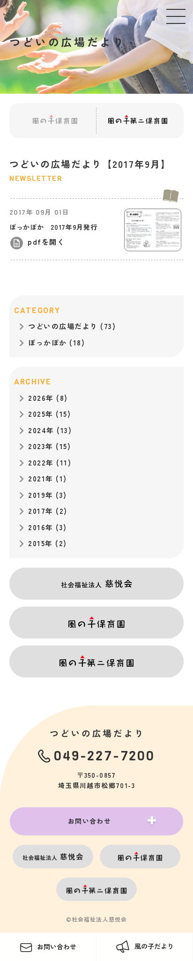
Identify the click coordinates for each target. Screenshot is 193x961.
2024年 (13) (50, 430)
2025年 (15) (49, 414)
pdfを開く (46, 242)
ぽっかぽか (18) (56, 342)
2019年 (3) (47, 495)
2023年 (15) (49, 446)
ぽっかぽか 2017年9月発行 (53, 227)
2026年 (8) (48, 398)
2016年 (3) (47, 527)
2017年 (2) (47, 511)
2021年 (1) (47, 478)
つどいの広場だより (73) (72, 326)
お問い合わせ (89, 821)
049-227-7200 (104, 756)
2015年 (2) (47, 543)
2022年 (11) (49, 462)
